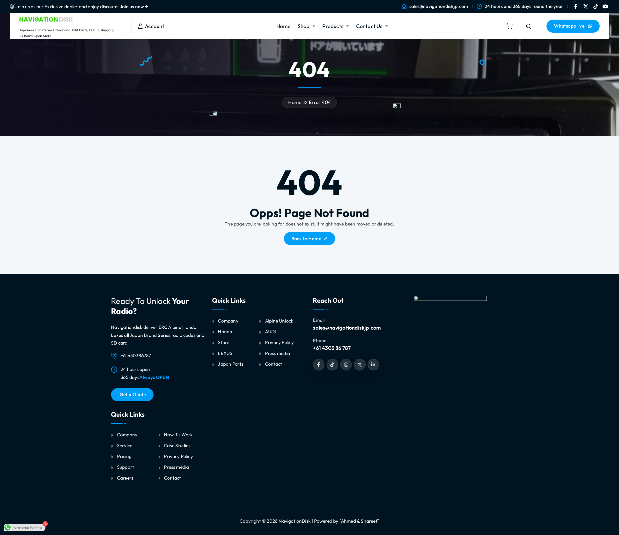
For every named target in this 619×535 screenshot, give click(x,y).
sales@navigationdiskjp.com (438, 6)
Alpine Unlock (279, 321)
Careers (125, 478)
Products (332, 26)
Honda (225, 331)
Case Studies (177, 445)
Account (153, 26)
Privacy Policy (178, 456)
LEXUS (225, 353)
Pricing (124, 456)
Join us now (132, 6)
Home (283, 26)
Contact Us (369, 26)
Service (124, 445)
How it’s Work (178, 434)
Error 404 (320, 102)
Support (125, 467)
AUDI (270, 331)
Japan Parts (230, 364)
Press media (176, 467)
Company (127, 434)
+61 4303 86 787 (332, 348)
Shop (304, 26)
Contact (172, 478)
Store (223, 342)
